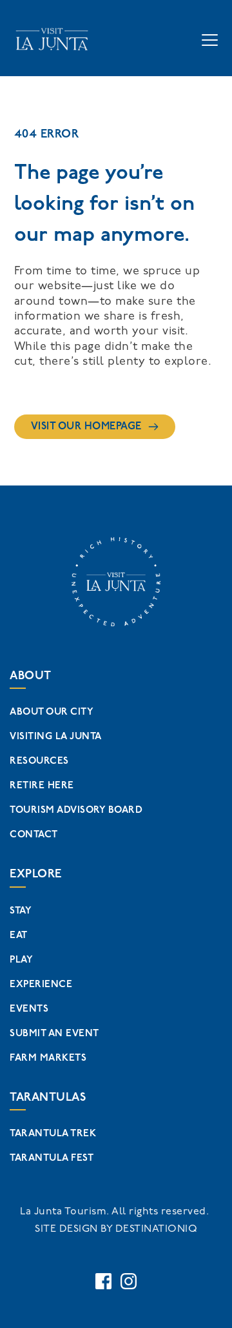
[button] (210, 40)
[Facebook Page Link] (103, 1281)
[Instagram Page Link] (129, 1281)
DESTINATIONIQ (156, 1229)
